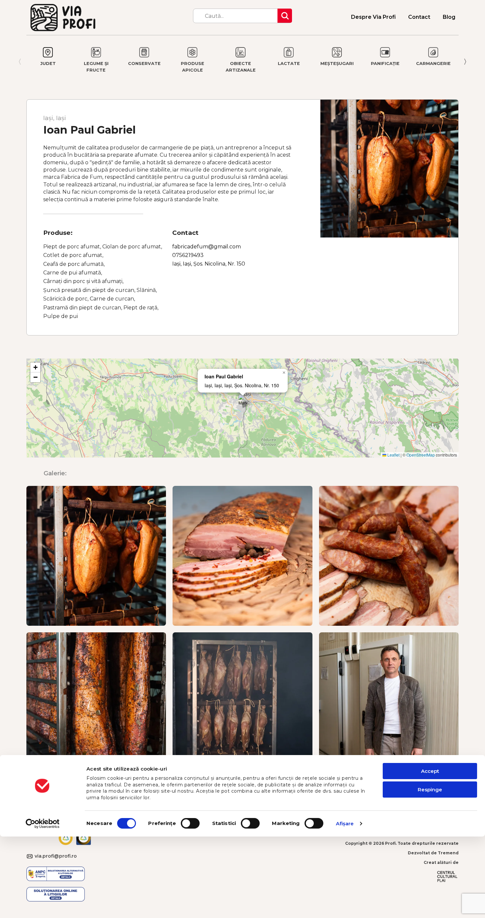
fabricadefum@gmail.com (206, 246)
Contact (419, 17)
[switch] (190, 823)
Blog (449, 17)
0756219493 (188, 255)
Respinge (430, 789)
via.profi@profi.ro (30, 856)
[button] (243, 401)
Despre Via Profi (373, 17)
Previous (18, 61)
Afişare (345, 823)
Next (467, 61)
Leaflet (393, 455)
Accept (430, 771)
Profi (390, 843)
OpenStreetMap (420, 455)
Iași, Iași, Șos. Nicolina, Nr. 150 (208, 264)
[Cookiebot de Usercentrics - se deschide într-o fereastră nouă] (43, 824)
